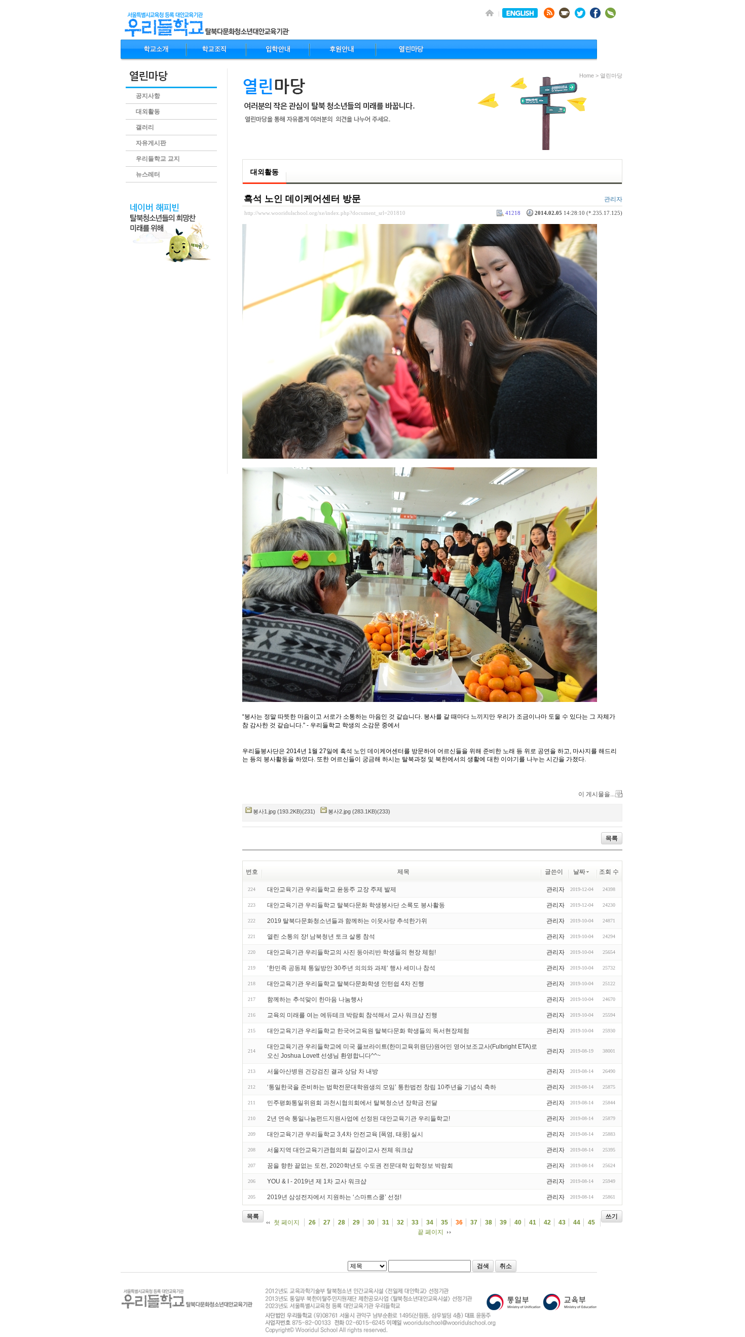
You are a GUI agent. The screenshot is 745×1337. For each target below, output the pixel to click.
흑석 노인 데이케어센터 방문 (302, 199)
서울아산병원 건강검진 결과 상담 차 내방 (322, 1071)
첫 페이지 (287, 1222)
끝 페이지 (430, 1232)
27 (326, 1222)
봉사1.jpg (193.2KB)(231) (284, 811)
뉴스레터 (148, 174)
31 (385, 1222)
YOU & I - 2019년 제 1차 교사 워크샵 (316, 1181)
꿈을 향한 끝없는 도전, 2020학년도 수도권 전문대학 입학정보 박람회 (360, 1165)
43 (562, 1222)
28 (341, 1222)
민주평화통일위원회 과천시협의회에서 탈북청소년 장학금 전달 (352, 1102)
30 (371, 1222)
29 (356, 1222)
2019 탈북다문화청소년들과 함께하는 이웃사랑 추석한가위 (347, 920)
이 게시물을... (596, 794)
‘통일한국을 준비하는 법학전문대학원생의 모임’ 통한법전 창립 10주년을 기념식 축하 (381, 1087)
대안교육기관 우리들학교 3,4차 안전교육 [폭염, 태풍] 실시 (345, 1134)
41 (532, 1222)
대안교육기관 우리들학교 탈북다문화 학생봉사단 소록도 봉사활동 (356, 905)
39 (503, 1222)
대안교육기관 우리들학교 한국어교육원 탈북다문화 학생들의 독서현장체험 (368, 1030)
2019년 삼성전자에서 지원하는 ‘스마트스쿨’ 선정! (334, 1197)
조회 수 (609, 871)
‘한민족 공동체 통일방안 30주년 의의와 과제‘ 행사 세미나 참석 (351, 968)
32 (400, 1222)
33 (415, 1222)
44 (576, 1222)
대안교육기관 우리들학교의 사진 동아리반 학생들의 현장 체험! (351, 952)
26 (312, 1222)
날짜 (579, 871)
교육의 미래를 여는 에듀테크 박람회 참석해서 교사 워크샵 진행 (352, 1015)
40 (518, 1222)
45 (591, 1222)
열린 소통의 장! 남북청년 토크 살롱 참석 (321, 936)
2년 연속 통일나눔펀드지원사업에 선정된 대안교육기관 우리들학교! (358, 1118)
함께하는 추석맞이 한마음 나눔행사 (315, 999)
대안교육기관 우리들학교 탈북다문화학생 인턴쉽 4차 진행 (345, 983)
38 (488, 1222)
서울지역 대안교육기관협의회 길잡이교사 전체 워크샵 (340, 1150)
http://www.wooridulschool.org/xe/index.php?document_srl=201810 (324, 213)
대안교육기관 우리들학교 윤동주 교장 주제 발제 (331, 889)
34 (429, 1222)
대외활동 (148, 111)
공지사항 (148, 95)
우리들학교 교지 (158, 158)
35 (444, 1222)
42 (547, 1222)
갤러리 (145, 127)
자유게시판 (151, 142)
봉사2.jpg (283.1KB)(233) (359, 811)
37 (473, 1222)
